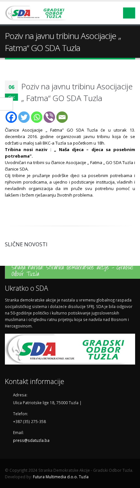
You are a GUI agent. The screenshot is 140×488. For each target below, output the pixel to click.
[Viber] (49, 117)
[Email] (62, 117)
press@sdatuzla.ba (31, 440)
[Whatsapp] (36, 117)
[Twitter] (24, 117)
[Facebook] (11, 117)
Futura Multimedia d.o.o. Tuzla (61, 476)
